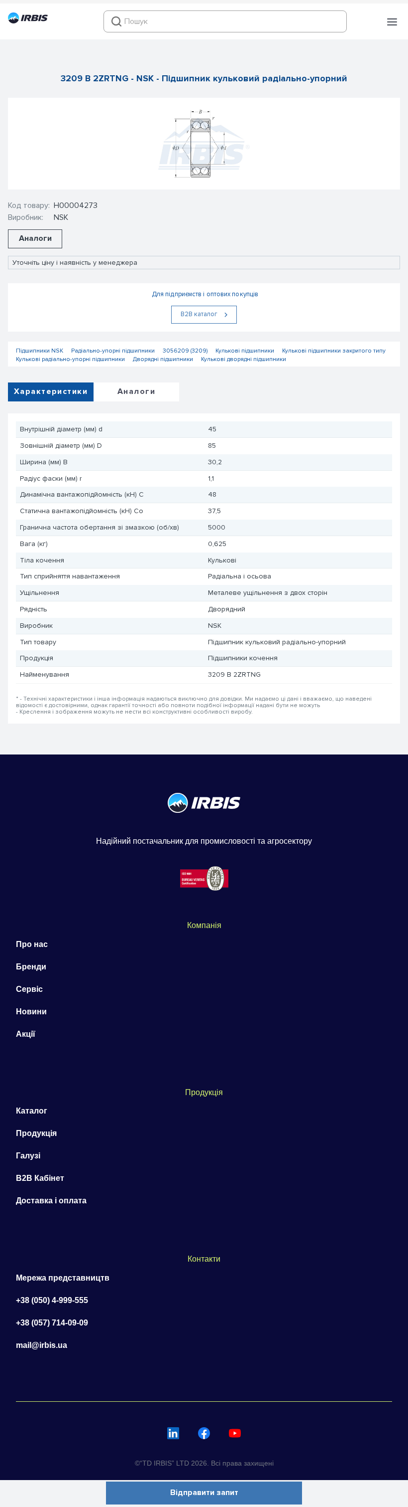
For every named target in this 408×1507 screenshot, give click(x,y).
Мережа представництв (62, 1278)
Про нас (32, 944)
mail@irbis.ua (41, 1345)
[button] (392, 22)
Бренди (31, 966)
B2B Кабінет (40, 1178)
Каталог (31, 1111)
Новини (31, 1011)
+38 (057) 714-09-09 (52, 1323)
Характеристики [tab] (51, 391)
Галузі (28, 1155)
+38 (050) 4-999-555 (52, 1300)
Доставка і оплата (51, 1200)
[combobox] (225, 21)
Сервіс (29, 989)
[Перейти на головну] (28, 21)
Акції (25, 1034)
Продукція (36, 1133)
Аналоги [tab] (136, 391)
